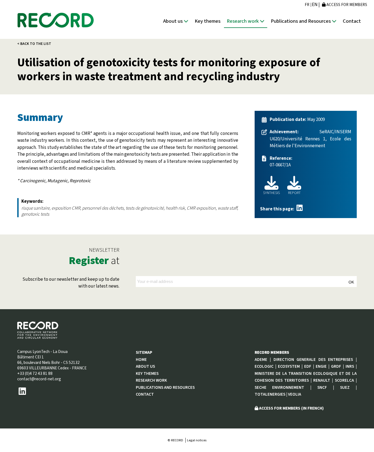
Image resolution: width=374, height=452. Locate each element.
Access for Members (346, 4)
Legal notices (196, 440)
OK (351, 282)
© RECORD (175, 440)
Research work (243, 21)
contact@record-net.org (39, 379)
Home (141, 360)
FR (307, 5)
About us (173, 21)
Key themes (207, 21)
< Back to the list (34, 43)
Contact (352, 21)
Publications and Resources (301, 21)
